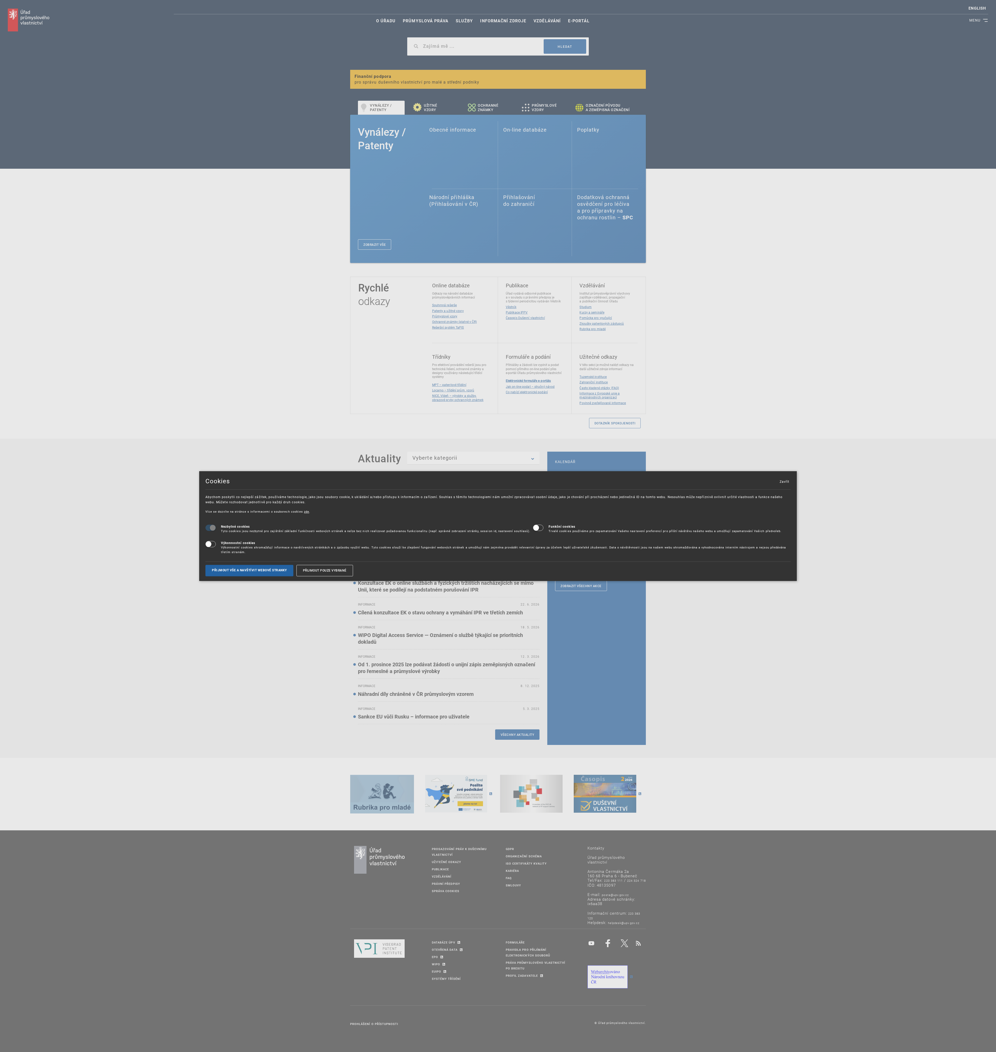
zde (306, 511)
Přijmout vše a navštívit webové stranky (249, 570)
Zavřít (784, 481)
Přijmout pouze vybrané (325, 570)
